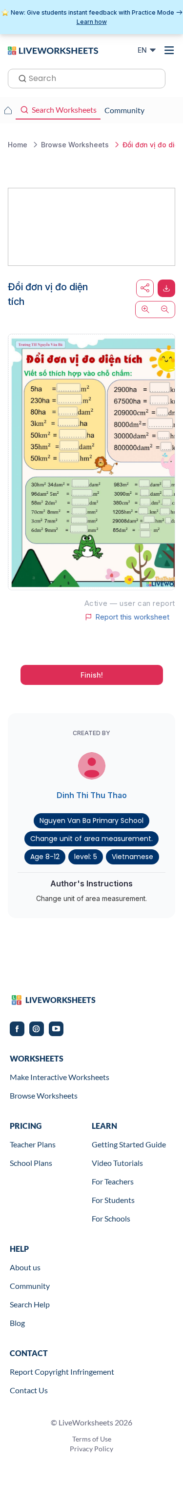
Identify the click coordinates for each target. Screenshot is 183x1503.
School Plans (31, 1162)
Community (30, 1285)
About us (25, 1267)
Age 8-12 (45, 857)
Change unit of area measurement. (91, 838)
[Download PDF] (166, 288)
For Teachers (113, 1181)
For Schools (111, 1218)
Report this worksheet (132, 617)
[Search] (19, 77)
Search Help (30, 1304)
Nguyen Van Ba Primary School (91, 820)
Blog (17, 1322)
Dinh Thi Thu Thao (92, 795)
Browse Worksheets (44, 1095)
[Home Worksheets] (8, 110)
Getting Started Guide (129, 1144)
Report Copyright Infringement (62, 1371)
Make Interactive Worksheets (59, 1077)
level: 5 (85, 857)
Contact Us (29, 1390)
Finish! (92, 675)
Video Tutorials (117, 1162)
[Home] (53, 50)
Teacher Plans (33, 1144)
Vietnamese (132, 857)
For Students (113, 1199)
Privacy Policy (91, 1448)
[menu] (169, 50)
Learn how (92, 21)
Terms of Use (91, 1439)
